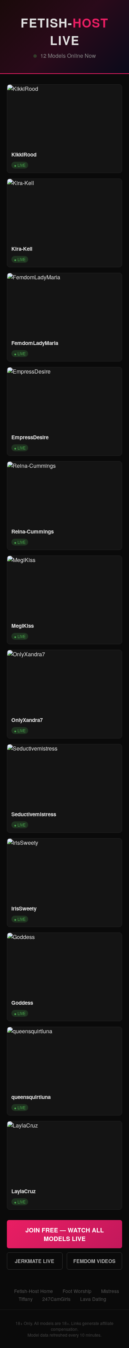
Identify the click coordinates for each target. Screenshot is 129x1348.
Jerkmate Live (34, 1261)
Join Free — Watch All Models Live (64, 1234)
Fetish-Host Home (33, 1290)
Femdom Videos (94, 1261)
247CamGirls (56, 1298)
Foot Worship (77, 1290)
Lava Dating (93, 1298)
